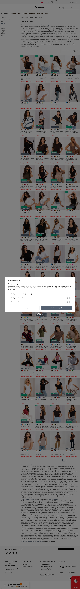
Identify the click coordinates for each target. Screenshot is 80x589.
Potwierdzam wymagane (24, 307)
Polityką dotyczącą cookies (43, 286)
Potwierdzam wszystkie (56, 307)
